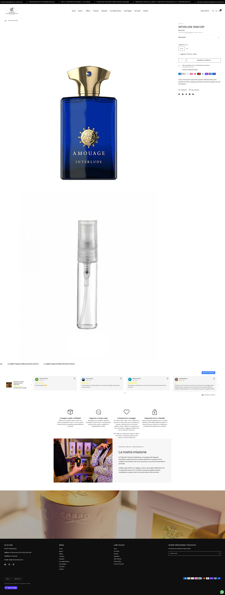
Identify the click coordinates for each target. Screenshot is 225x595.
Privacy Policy (117, 561)
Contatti (145, 11)
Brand (80, 11)
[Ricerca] (216, 11)
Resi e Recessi (117, 559)
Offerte (88, 11)
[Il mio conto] (213, 11)
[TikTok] (15, 564)
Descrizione (182, 37)
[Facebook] (179, 94)
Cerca (115, 549)
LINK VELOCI (119, 545)
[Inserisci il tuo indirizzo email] (219, 553)
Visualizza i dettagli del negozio (190, 69)
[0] (219, 11)
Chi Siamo (137, 11)
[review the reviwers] (74, 379)
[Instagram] (10, 564)
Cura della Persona (115, 11)
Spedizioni (116, 556)
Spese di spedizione (189, 32)
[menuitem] (74, 11)
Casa (5, 20)
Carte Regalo (128, 11)
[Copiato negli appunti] (193, 94)
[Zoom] (169, 26)
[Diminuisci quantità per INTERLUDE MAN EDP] (180, 60)
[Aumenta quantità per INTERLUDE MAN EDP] (184, 60)
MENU (61, 545)
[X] (183, 94)
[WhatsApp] (190, 94)
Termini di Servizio (119, 564)
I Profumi (96, 11)
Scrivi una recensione (208, 373)
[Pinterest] (187, 94)
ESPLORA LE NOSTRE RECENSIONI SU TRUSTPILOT (163, 2)
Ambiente (104, 11)
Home (74, 11)
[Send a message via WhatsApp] (222, 592)
